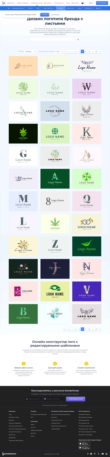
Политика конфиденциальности (17, 429)
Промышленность (18, 8)
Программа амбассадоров (16, 440)
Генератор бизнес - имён (85, 429)
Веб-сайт (33, 433)
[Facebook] (87, 454)
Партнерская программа (15, 426)
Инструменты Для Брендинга (39, 414)
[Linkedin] (106, 454)
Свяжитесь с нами (14, 417)
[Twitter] (99, 454)
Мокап (32, 436)
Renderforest (12, 437)
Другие (98, 8)
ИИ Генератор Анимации (85, 417)
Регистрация (102, 3)
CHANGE (44, 14)
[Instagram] (91, 454)
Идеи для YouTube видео (85, 434)
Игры (79, 8)
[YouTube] (103, 454)
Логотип (33, 427)
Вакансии (11, 420)
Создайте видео (55, 429)
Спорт (38, 8)
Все (9, 8)
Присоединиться (75, 399)
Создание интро (55, 423)
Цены (68, 3)
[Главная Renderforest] (4, 3)
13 (96, 51)
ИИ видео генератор (84, 414)
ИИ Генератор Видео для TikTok (87, 431)
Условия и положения (15, 431)
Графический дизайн (36, 430)
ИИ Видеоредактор (84, 420)
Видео (32, 424)
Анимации (54, 417)
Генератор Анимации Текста (58, 426)
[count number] (65, 51)
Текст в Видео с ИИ (84, 423)
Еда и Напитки (48, 8)
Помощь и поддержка (15, 423)
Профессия (88, 8)
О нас (10, 414)
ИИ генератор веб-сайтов (86, 426)
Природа (60, 8)
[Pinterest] (95, 454)
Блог (32, 417)
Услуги (30, 8)
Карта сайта (12, 434)
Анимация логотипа (56, 420)
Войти (91, 3)
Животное (70, 8)
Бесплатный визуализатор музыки (60, 414)
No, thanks (55, 15)
